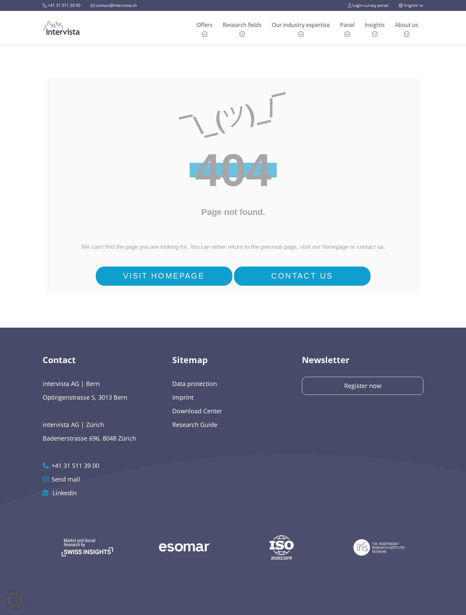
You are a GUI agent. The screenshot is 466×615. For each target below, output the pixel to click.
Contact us (302, 276)
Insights (375, 25)
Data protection (194, 384)
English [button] (411, 5)
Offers (204, 25)
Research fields (242, 25)
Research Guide (194, 424)
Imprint (182, 397)
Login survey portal (370, 5)
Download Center (197, 411)
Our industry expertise (301, 25)
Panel (347, 25)
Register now (362, 386)
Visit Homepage (164, 276)
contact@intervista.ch (116, 5)
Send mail (66, 479)
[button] (15, 600)
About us (406, 25)
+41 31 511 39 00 (64, 5)
